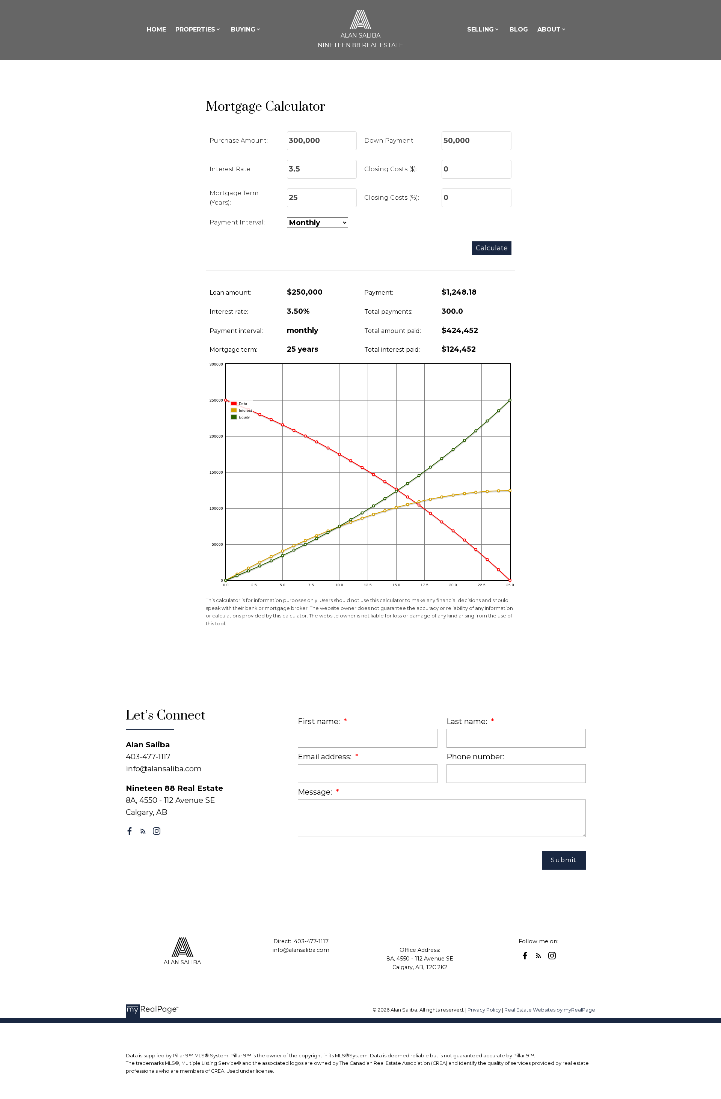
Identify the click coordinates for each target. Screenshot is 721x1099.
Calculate (492, 248)
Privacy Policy (484, 1010)
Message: (316, 791)
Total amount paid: (392, 330)
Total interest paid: (392, 349)
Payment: (378, 292)
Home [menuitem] (156, 29)
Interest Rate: (231, 169)
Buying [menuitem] (243, 29)
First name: (320, 721)
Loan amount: (230, 292)
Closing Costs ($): (390, 169)
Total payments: (388, 311)
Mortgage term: (233, 349)
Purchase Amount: (239, 140)
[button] (129, 831)
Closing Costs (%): (391, 197)
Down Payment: (389, 140)
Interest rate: (229, 311)
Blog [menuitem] (519, 29)
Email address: (325, 756)
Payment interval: (236, 330)
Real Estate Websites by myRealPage (549, 1010)
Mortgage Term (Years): (234, 198)
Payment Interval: (237, 222)
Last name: (467, 721)
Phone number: (475, 756)
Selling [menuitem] (480, 29)
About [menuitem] (549, 29)
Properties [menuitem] (195, 29)
